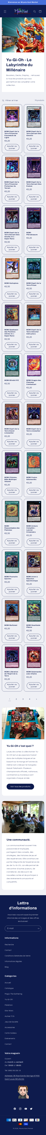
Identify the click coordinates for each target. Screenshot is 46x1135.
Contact (8, 950)
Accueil (8, 983)
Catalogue (9, 988)
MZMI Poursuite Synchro (11, 578)
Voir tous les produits (20, 786)
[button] (5, 11)
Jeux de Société (11, 1022)
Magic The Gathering (13, 994)
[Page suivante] (36, 699)
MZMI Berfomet (10, 625)
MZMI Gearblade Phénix (33, 626)
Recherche (9, 945)
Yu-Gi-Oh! (9, 999)
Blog (7, 967)
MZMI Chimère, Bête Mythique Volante (10, 479)
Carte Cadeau (11, 1033)
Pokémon (9, 1005)
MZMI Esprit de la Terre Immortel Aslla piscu (33, 332)
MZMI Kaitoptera (11, 283)
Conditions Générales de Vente (17, 956)
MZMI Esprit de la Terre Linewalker (33, 430)
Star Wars (9, 1011)
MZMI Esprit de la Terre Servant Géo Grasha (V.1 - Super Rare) (11, 236)
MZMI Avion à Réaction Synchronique (32, 579)
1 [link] (9, 699)
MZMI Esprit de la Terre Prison (33, 284)
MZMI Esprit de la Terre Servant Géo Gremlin (33, 133)
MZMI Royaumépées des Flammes (12, 528)
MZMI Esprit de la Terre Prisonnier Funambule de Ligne (11, 134)
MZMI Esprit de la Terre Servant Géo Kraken (33, 184)
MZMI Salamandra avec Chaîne (34, 673)
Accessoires (10, 1027)
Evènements (10, 1038)
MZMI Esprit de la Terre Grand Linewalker (11, 431)
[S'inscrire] (38, 928)
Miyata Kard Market (26, 1128)
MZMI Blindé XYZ (11, 380)
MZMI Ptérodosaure (32, 234)
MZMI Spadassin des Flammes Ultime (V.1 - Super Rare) (11, 333)
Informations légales (13, 961)
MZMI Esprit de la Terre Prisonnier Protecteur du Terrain (11, 185)
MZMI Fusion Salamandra (31, 478)
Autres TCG (9, 1016)
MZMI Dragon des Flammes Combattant (33, 382)
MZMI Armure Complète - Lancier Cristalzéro (32, 529)
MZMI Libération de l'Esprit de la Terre (11, 674)
